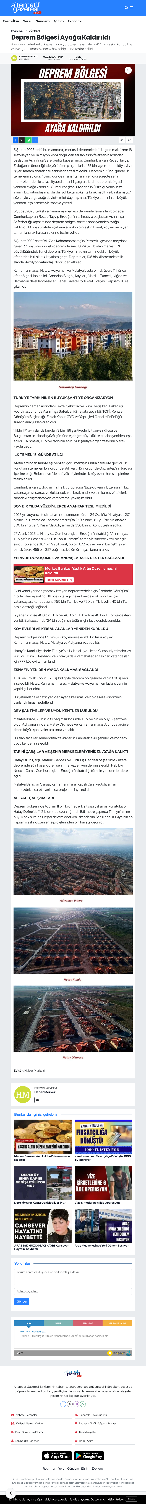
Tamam (131, 1499)
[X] (70, 1404)
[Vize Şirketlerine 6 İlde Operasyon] (103, 1183)
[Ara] (126, 8)
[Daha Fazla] (35, 140)
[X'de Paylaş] (22, 140)
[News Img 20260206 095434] (73, 341)
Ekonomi (75, 21)
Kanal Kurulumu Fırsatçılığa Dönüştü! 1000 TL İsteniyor (103, 1157)
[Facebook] (63, 1404)
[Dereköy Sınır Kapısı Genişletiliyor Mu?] (43, 1183)
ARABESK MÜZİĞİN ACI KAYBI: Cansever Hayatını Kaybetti (41, 1247)
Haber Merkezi (45, 1092)
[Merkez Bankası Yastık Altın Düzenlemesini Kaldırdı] (43, 1136)
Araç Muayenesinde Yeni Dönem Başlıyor (102, 1245)
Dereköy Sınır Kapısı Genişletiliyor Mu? (40, 1203)
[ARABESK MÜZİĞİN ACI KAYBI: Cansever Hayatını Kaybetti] (43, 1226)
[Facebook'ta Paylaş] (15, 140)
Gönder (22, 1301)
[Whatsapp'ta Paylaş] (28, 140)
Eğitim (59, 21)
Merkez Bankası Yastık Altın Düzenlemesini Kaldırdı (42, 1157)
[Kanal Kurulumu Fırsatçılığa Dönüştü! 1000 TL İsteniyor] (103, 1136)
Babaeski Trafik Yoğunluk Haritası (98, 1423)
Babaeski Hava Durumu (93, 1415)
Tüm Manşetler (87, 1432)
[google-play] (89, 1455)
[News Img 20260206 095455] (73, 944)
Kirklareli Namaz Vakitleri (30, 1423)
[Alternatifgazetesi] (26, 8)
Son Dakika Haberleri (27, 1441)
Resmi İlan (11, 21)
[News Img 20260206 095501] (73, 866)
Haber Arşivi (86, 1441)
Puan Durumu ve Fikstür (29, 1432)
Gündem (42, 21)
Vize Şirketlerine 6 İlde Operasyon (97, 1203)
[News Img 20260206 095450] (73, 1023)
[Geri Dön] (10, 1493)
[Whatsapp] (83, 1404)
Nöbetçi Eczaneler (26, 1415)
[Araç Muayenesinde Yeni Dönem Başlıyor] (103, 1226)
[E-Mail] (37, 1100)
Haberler (17, 30)
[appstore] (57, 1455)
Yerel (27, 21)
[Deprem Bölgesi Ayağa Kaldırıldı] (73, 100)
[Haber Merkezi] (22, 1094)
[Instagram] (76, 1404)
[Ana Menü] (131, 8)
